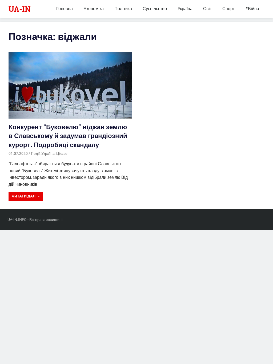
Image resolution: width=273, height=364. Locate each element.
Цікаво (61, 153)
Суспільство (155, 8)
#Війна (252, 8)
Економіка (93, 8)
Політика (123, 8)
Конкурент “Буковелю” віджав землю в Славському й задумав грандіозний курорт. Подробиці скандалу (68, 136)
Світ (207, 8)
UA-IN (20, 9)
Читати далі (24, 196)
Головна (64, 8)
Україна (185, 8)
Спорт (228, 8)
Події (35, 153)
